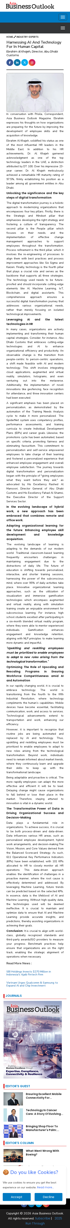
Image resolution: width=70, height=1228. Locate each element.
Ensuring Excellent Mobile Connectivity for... (44, 1096)
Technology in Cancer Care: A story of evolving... (44, 1112)
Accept (16, 1197)
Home (10, 37)
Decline (48, 1197)
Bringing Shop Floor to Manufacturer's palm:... (42, 1128)
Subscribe (42, 1218)
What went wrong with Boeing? (42, 1152)
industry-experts (27, 37)
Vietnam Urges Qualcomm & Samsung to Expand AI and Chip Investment (32, 984)
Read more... (45, 1187)
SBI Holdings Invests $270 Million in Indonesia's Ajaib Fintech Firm (28, 973)
